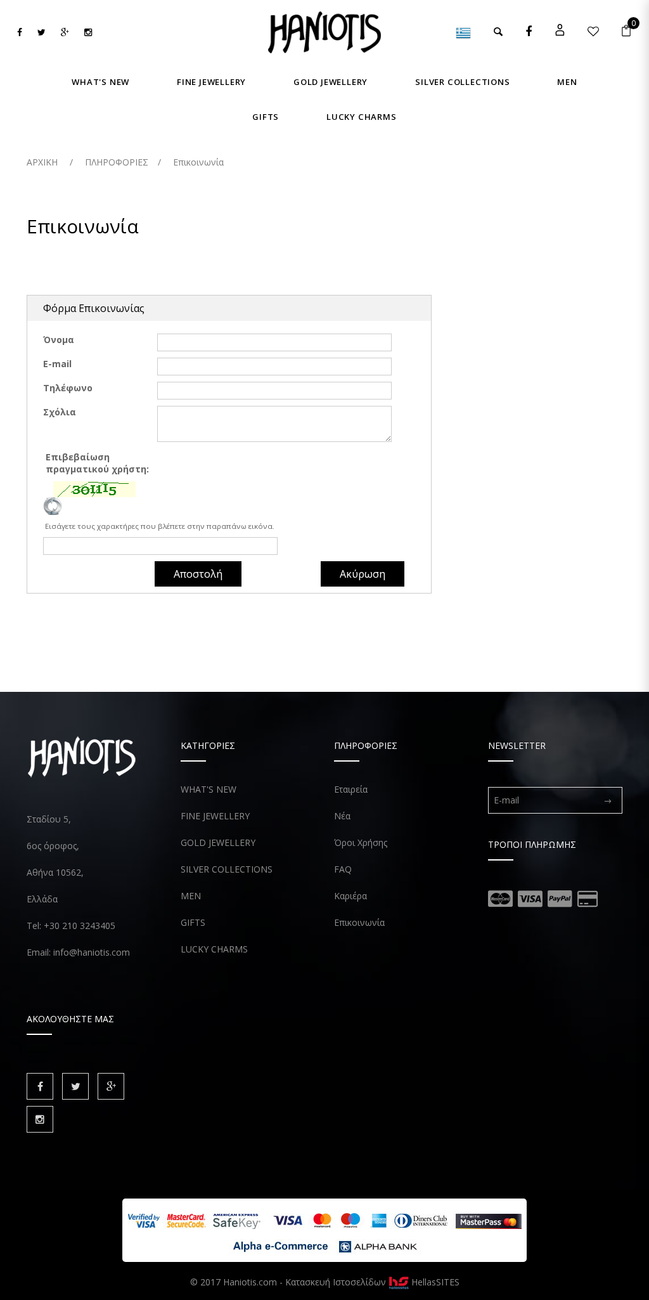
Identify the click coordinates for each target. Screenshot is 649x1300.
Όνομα (58, 340)
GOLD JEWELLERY (218, 842)
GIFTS (193, 922)
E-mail (57, 364)
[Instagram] (88, 32)
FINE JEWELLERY (215, 816)
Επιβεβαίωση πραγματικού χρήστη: (98, 463)
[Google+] (65, 32)
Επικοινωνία (359, 922)
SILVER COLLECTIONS (227, 869)
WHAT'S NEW (208, 789)
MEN (191, 896)
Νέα (342, 816)
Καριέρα (350, 896)
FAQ (343, 869)
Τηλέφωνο (68, 388)
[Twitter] (41, 32)
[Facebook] (19, 32)
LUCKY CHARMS (214, 949)
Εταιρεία (351, 789)
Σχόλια (59, 412)
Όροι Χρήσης (360, 842)
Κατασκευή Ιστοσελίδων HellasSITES (372, 1282)
